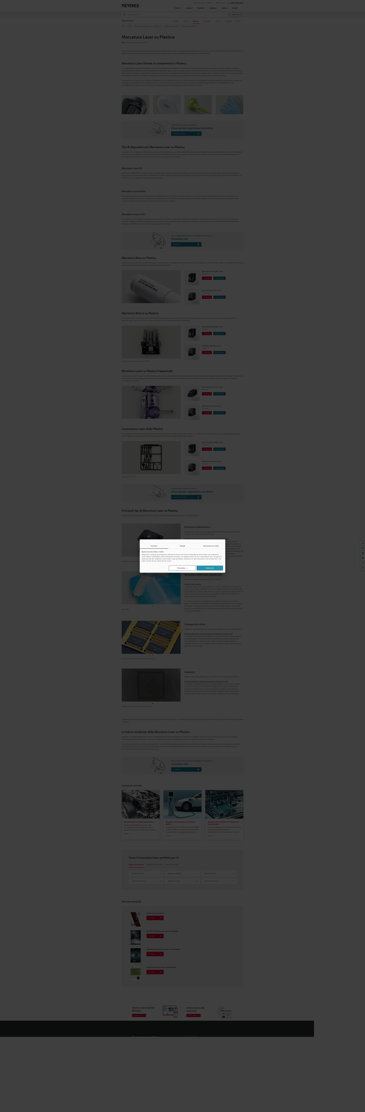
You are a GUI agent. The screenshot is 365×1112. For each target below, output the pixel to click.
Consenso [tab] (154, 546)
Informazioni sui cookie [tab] (211, 546)
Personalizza (181, 568)
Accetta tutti (210, 568)
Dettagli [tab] (182, 546)
